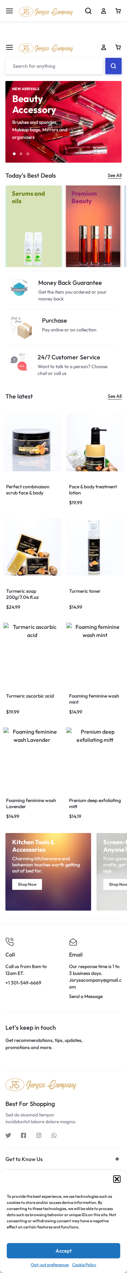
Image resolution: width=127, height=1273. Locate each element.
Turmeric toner (85, 591)
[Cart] (118, 47)
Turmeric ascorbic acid (30, 696)
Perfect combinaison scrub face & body (27, 490)
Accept (64, 1250)
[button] (116, 1179)
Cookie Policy (84, 1264)
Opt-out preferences (50, 1264)
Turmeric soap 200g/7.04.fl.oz (22, 594)
